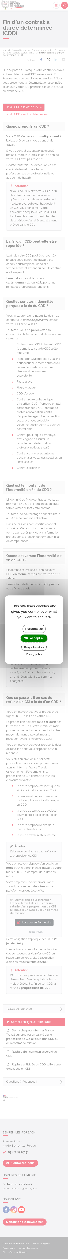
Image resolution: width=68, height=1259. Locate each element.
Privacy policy (34, 654)
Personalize (34, 628)
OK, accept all (34, 638)
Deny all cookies (34, 647)
